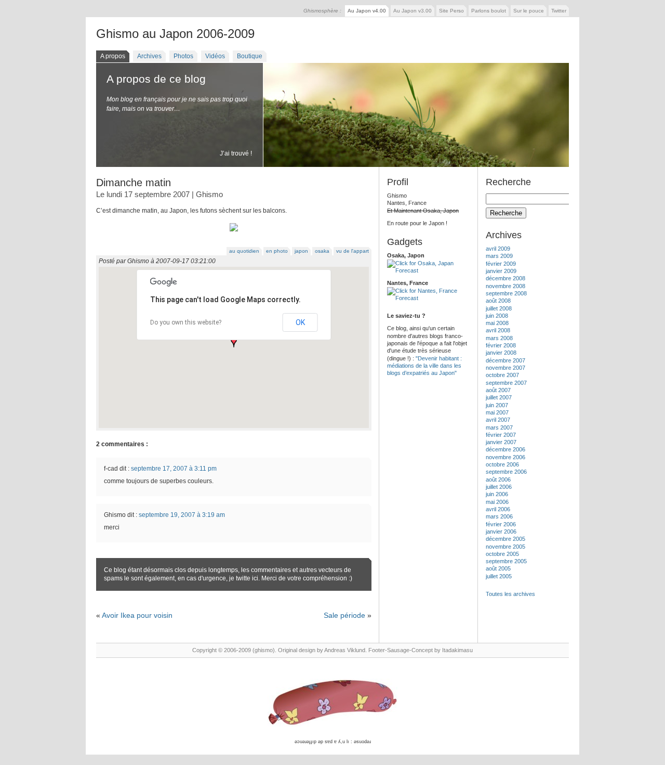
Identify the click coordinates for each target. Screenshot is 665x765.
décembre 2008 (505, 278)
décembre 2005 (505, 539)
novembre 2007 (505, 368)
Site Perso (451, 11)
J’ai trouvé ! (236, 153)
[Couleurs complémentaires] (233, 232)
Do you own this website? (185, 322)
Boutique (249, 56)
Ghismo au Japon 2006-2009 (175, 34)
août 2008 (498, 300)
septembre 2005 (506, 561)
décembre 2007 (505, 360)
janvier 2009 (501, 271)
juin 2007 (497, 405)
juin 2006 (497, 494)
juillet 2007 (499, 397)
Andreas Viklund (344, 650)
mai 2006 (497, 502)
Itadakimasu (457, 650)
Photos (183, 56)
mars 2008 (499, 338)
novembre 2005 (505, 546)
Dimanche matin (133, 182)
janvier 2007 (501, 442)
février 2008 (501, 345)
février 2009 (501, 264)
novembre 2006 (505, 457)
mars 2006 (499, 516)
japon (301, 251)
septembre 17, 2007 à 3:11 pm (174, 468)
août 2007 (498, 390)
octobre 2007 (502, 375)
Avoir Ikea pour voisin (137, 615)
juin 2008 (497, 316)
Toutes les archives (510, 594)
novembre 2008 (505, 286)
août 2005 (498, 568)
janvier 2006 (501, 531)
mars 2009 (499, 256)
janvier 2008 (501, 352)
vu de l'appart (352, 251)
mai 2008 (497, 323)
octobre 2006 (502, 464)
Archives (149, 56)
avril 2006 (498, 509)
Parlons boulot (488, 11)
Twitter (558, 11)
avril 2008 (498, 330)
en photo (277, 251)
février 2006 (501, 524)
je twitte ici (243, 578)
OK (300, 322)
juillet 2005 (499, 576)
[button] (234, 342)
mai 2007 (497, 412)
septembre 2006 (506, 472)
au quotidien (244, 251)
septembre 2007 (506, 383)
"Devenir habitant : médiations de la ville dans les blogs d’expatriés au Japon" (424, 366)
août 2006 (498, 479)
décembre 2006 (505, 449)
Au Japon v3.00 (412, 11)
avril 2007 (498, 420)
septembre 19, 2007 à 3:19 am (182, 514)
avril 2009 (498, 248)
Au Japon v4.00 (367, 11)
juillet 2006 (499, 487)
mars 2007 (499, 427)
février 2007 (501, 435)
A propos (112, 56)
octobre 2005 (502, 554)
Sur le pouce (528, 11)
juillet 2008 (499, 308)
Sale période (344, 615)
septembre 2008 (506, 293)
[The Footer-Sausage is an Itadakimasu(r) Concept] (332, 703)
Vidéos (215, 56)
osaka (322, 251)
